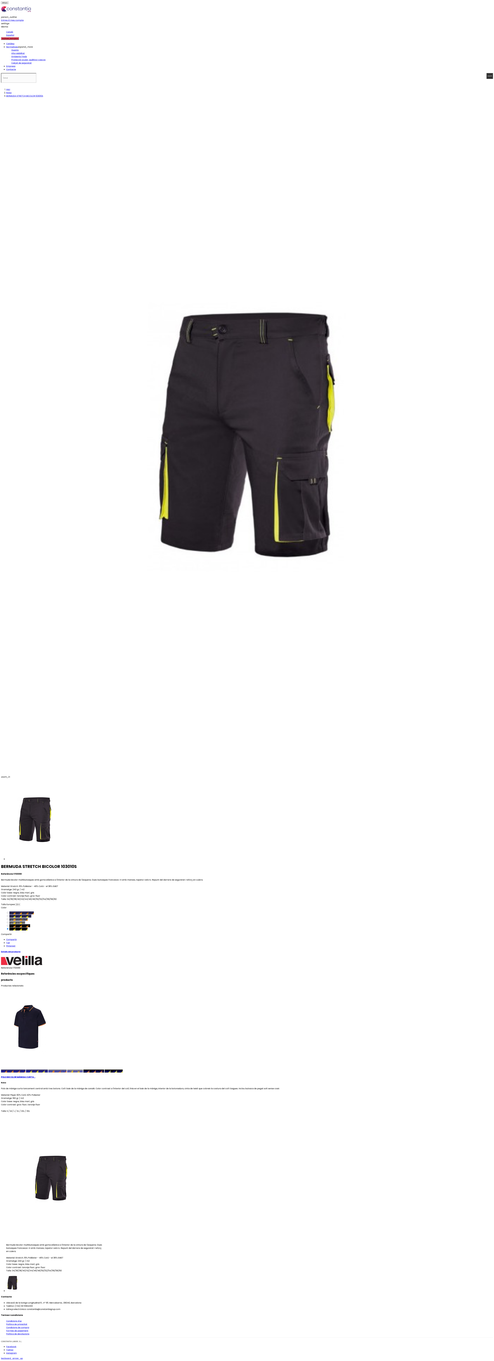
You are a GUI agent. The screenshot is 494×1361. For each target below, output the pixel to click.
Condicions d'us (14, 1321)
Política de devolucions (17, 1333)
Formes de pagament (17, 1330)
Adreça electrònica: (16, 1309)
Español (10, 35)
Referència (7, 967)
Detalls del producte (10, 952)
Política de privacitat (16, 1324)
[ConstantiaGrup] (16, 13)
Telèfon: (10, 1306)
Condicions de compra (17, 1327)
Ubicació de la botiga (16, 1302)
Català (9, 31)
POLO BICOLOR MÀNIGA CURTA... (18, 1077)
